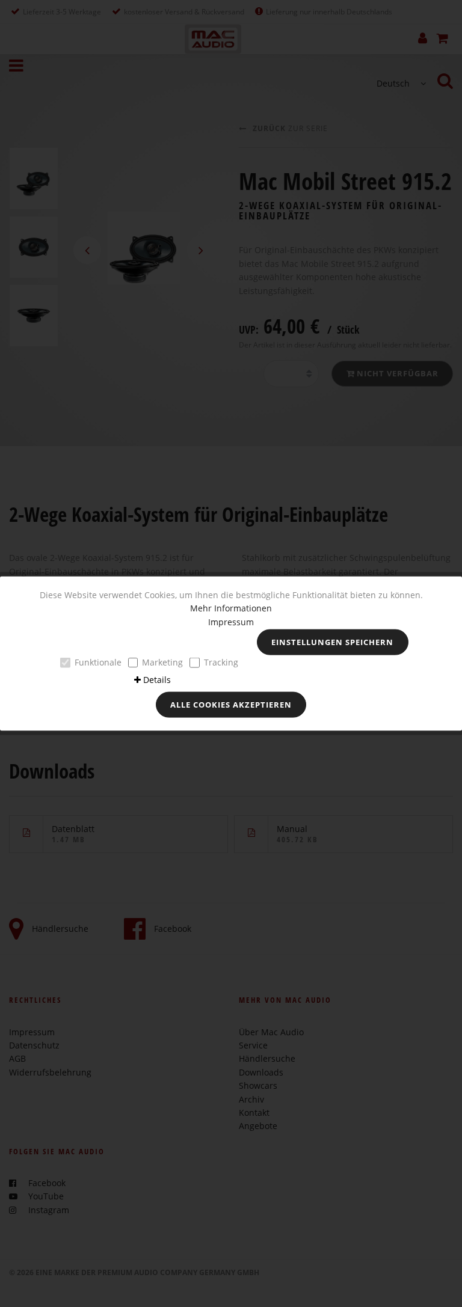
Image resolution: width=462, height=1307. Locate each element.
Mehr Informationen (231, 608)
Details (157, 679)
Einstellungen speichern (332, 642)
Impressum (231, 621)
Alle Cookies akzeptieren (231, 704)
